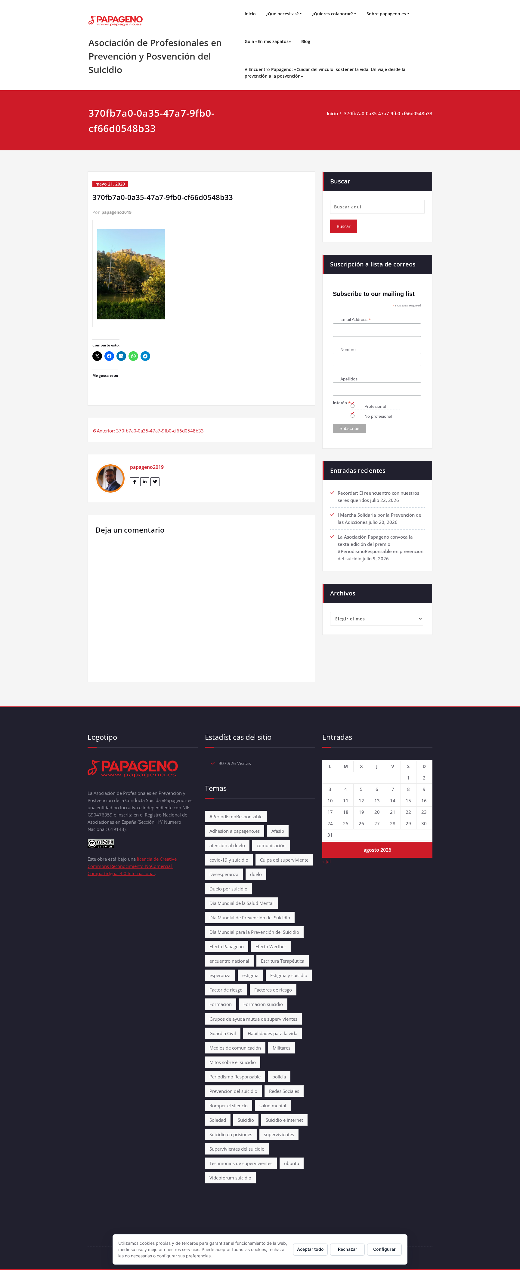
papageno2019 (116, 212)
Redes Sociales (284, 1091)
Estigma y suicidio (288, 975)
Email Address (355, 319)
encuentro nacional (229, 961)
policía (279, 1077)
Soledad (217, 1120)
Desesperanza (223, 874)
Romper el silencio (228, 1105)
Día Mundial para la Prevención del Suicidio (254, 932)
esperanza (220, 975)
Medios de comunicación (235, 1048)
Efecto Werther (270, 946)
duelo (256, 874)
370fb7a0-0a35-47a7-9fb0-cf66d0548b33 (388, 113)
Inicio (250, 14)
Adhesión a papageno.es (234, 831)
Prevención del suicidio (233, 1091)
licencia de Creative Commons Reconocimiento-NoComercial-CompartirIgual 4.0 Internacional (132, 866)
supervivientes (279, 1134)
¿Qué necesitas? (282, 14)
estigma (250, 975)
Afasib (277, 831)
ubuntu (291, 1163)
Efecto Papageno (226, 946)
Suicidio (246, 1120)
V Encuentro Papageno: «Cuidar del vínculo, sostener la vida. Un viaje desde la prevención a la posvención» (325, 72)
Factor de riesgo (226, 990)
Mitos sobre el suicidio (232, 1062)
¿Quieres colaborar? (332, 14)
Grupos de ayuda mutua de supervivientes (253, 1019)
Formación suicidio (263, 1004)
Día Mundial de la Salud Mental (241, 903)
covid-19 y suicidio (228, 860)
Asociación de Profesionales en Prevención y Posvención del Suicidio (155, 56)
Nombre (348, 349)
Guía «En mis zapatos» (268, 41)
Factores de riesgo (273, 990)
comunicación (271, 845)
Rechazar (347, 1249)
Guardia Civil (222, 1033)
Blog (305, 41)
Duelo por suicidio (228, 889)
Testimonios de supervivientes (240, 1163)
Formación (220, 1004)
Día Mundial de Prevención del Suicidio (249, 918)
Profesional (375, 406)
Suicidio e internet (284, 1120)
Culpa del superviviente (284, 860)
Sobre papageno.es (386, 14)
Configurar (384, 1249)
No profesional (378, 416)
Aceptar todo (310, 1249)
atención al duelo (227, 845)
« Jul (326, 861)
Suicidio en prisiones (230, 1134)
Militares (281, 1048)
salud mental (272, 1105)
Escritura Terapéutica (282, 961)
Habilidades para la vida (272, 1033)
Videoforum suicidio (230, 1178)
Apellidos (349, 379)
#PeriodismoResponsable (235, 816)
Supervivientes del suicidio (237, 1149)
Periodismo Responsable (235, 1077)
